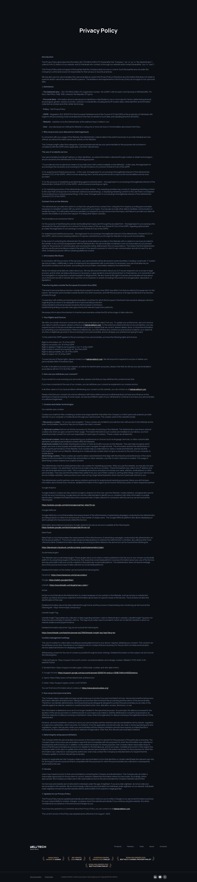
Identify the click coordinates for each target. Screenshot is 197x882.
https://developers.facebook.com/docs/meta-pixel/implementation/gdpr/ (73, 547)
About (151, 847)
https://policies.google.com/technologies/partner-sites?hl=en (68, 505)
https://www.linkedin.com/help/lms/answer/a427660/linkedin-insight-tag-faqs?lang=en (78, 632)
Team (141, 847)
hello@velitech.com (93, 325)
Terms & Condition (35, 877)
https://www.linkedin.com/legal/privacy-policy (68, 585)
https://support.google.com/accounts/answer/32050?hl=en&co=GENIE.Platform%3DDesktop (98, 672)
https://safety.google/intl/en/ (61, 580)
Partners (130, 847)
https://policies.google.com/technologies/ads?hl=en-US (66, 527)
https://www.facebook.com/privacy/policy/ (69, 575)
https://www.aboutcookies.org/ (95, 688)
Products (117, 847)
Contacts (163, 847)
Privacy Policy (49, 877)
